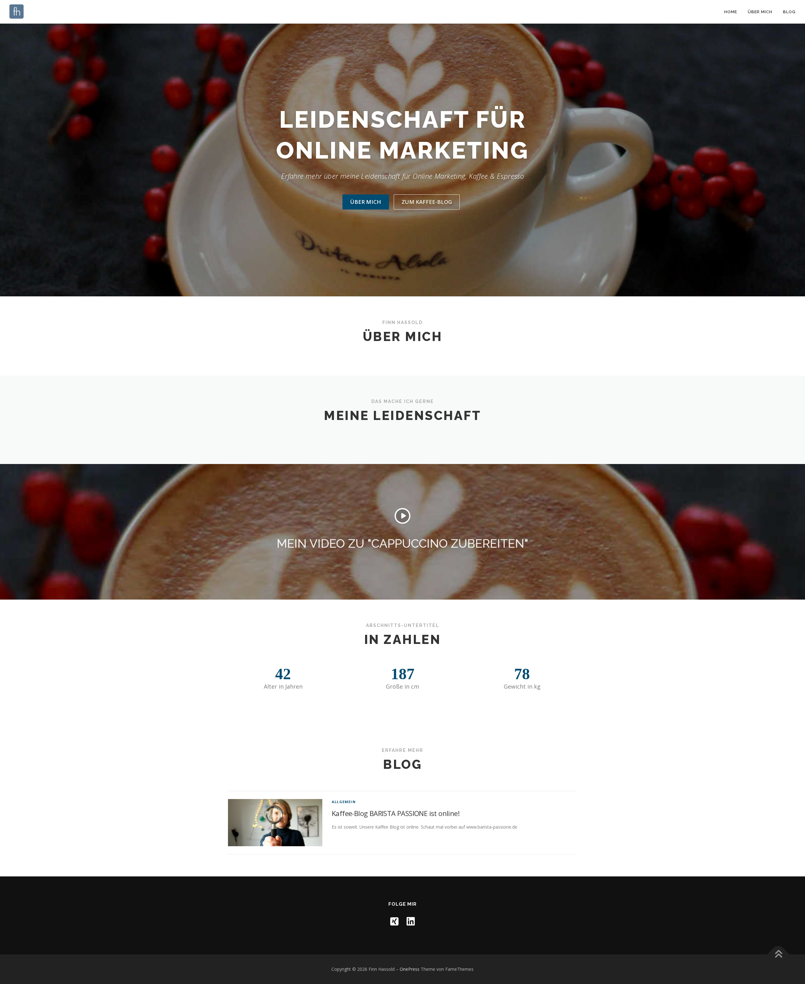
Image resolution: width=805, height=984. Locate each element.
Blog (789, 11)
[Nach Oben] (778, 954)
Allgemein (344, 801)
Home (730, 11)
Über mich (760, 11)
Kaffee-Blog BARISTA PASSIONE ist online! (395, 813)
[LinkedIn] (411, 921)
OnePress (409, 969)
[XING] (394, 921)
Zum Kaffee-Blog (427, 201)
